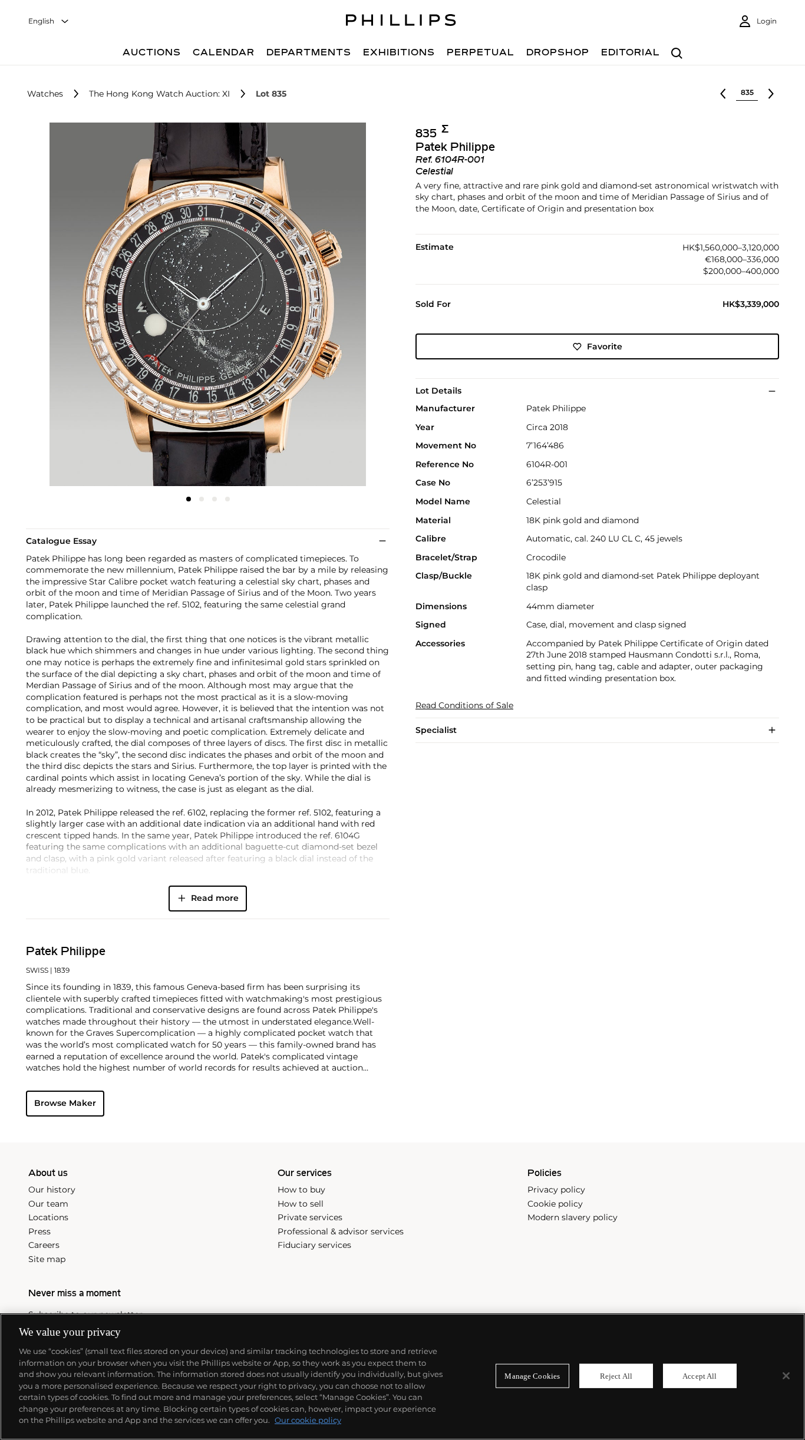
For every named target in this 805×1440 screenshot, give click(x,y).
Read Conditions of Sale (464, 706)
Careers (44, 1245)
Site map (46, 1259)
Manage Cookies (532, 1375)
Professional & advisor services (341, 1231)
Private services (310, 1217)
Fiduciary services (314, 1245)
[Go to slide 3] (214, 499)
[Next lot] (771, 93)
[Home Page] (401, 21)
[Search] (677, 54)
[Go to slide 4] (227, 499)
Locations (48, 1217)
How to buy (301, 1189)
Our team (48, 1203)
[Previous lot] (723, 93)
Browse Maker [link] (65, 1103)
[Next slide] (329, 305)
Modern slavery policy (572, 1217)
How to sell (301, 1203)
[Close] (786, 1376)
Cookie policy (555, 1203)
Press (39, 1231)
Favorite (604, 346)
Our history (51, 1189)
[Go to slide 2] (201, 499)
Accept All (699, 1375)
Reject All (616, 1375)
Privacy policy (556, 1189)
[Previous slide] (86, 305)
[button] (204, 304)
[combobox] (49, 21)
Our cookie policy (308, 1420)
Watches (45, 94)
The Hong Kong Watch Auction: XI (159, 94)
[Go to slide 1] (189, 499)
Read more (215, 898)
